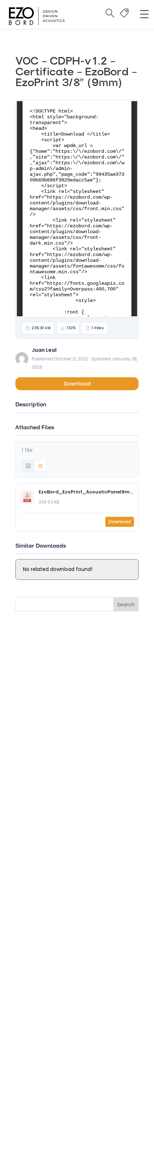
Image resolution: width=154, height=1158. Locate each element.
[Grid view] (28, 466)
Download (77, 383)
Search (126, 604)
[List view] (40, 466)
